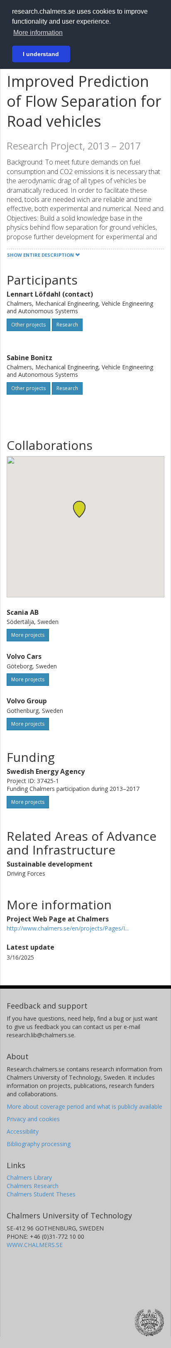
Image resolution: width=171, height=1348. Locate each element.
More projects (27, 634)
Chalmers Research (33, 1186)
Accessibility (23, 1131)
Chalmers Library (29, 1177)
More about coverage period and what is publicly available (84, 1106)
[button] (79, 509)
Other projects (28, 324)
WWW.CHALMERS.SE (35, 1245)
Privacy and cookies (33, 1119)
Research (67, 324)
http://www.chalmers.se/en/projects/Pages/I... (68, 928)
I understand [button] (41, 54)
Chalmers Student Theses (41, 1194)
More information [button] (38, 32)
